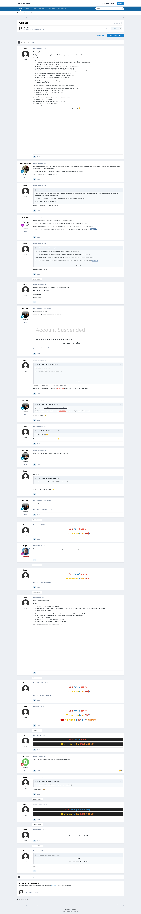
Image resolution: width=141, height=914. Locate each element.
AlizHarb (54, 404)
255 (26, 231)
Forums (19, 12)
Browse (21, 8)
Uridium (25, 308)
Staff (25, 12)
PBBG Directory (62, 8)
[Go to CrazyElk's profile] (25, 223)
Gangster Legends (39, 29)
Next (25, 42)
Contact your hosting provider (49, 343)
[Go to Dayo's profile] (25, 551)
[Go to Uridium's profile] (25, 314)
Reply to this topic (115, 35)
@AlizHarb (93, 229)
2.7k (26, 322)
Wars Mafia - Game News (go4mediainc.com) (54, 385)
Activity (27, 8)
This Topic (115, 8)
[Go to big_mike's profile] (25, 762)
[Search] (122, 8)
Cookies (73, 909)
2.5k (26, 560)
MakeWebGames (24, 3)
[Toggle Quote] (35, 190)
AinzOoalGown (25, 163)
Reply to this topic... (32, 892)
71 (26, 177)
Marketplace (42, 8)
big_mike (25, 756)
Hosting (34, 8)
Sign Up (120, 3)
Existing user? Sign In (108, 3)
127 (26, 770)
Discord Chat (51, 8)
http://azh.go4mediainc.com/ (41, 290)
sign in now (54, 885)
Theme (67, 909)
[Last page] (28, 42)
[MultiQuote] (34, 157)
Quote (38, 156)
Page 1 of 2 (35, 42)
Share (107, 28)
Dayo (25, 546)
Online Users (33, 12)
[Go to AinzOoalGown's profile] (25, 169)
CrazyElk (25, 217)
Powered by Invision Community (70, 911)
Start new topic (100, 35)
